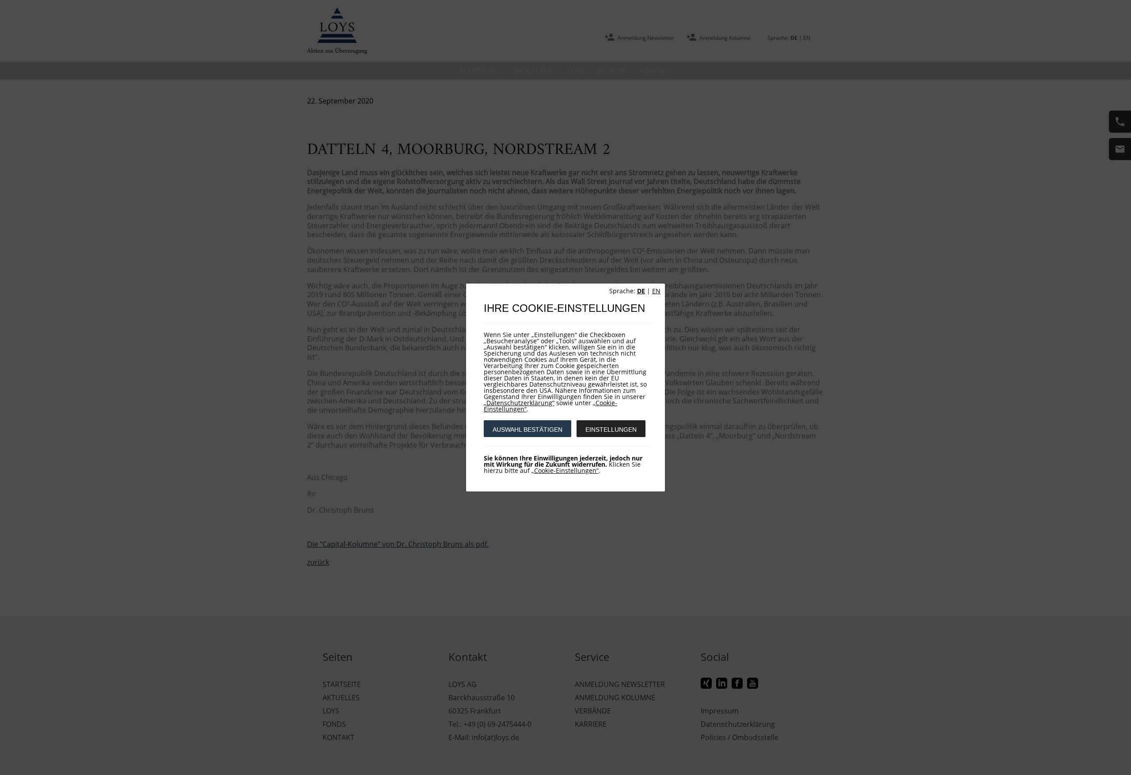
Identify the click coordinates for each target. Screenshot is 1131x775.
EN (656, 291)
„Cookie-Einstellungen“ (565, 470)
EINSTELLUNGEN (611, 429)
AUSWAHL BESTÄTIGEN (527, 429)
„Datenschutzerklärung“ (519, 403)
